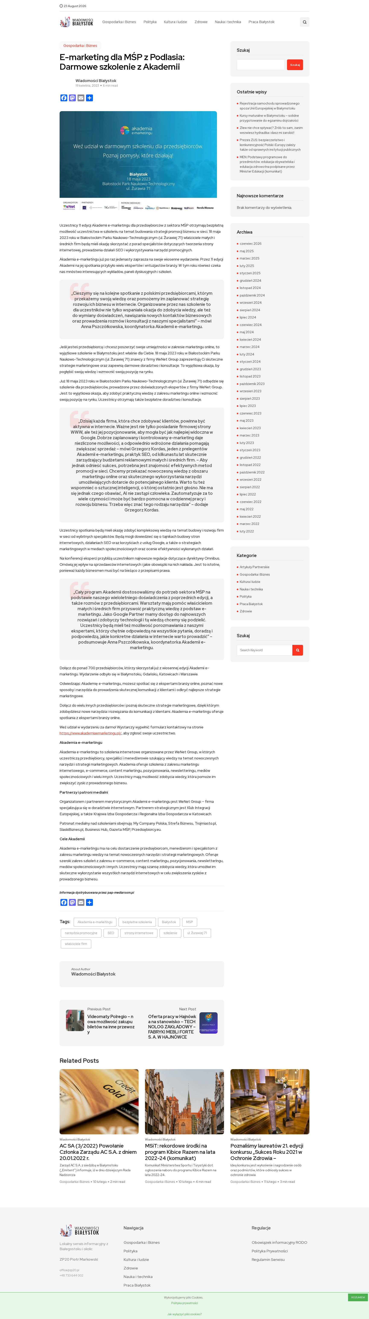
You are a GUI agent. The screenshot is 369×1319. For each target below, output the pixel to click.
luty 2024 (247, 354)
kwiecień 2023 (250, 428)
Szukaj (243, 50)
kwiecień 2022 (250, 516)
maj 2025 (247, 251)
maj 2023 (246, 421)
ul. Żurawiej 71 (197, 933)
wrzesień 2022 (250, 479)
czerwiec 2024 (251, 325)
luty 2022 (247, 531)
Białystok (169, 922)
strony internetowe (138, 933)
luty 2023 (247, 443)
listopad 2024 (250, 288)
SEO (111, 933)
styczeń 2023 (250, 450)
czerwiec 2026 (251, 244)
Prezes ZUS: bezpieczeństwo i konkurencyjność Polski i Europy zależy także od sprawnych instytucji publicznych (270, 145)
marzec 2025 (249, 258)
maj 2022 (246, 509)
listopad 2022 (250, 465)
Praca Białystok (261, 21)
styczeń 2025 (250, 273)
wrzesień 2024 (251, 303)
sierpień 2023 (250, 398)
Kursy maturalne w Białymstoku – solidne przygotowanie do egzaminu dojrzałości (269, 118)
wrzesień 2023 (250, 391)
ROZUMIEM (358, 1297)
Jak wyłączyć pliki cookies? (184, 1314)
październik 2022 (252, 472)
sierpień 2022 (250, 487)
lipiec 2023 (248, 406)
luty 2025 (247, 266)
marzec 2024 (250, 347)
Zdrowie (201, 21)
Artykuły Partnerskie (254, 567)
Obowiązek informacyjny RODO (279, 1242)
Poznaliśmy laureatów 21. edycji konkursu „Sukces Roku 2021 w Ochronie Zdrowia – (266, 1152)
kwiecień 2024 (250, 339)
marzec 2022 (249, 524)
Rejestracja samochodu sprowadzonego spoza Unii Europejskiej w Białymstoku (270, 106)
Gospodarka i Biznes (119, 21)
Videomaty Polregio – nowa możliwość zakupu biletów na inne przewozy (111, 1024)
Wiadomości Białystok (96, 80)
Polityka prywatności (184, 1303)
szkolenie (170, 933)
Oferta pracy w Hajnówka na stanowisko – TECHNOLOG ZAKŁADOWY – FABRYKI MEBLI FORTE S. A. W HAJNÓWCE (172, 1027)
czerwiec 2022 (250, 502)
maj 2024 (247, 332)
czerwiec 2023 (250, 413)
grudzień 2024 (250, 281)
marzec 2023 (249, 435)
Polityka (150, 21)
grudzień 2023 (250, 369)
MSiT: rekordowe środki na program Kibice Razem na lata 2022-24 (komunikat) (180, 1152)
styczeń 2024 (250, 362)
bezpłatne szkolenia (137, 922)
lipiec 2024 (248, 317)
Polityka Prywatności (270, 1250)
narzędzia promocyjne (81, 933)
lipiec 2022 (248, 494)
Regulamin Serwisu (268, 1259)
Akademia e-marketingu (95, 922)
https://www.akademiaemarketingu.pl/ (91, 733)
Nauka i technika (228, 21)
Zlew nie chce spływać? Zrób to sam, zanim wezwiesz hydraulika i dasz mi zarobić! (271, 130)
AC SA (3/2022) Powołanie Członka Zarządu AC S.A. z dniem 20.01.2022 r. (98, 1152)
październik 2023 (252, 384)
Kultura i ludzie (175, 21)
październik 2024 (252, 295)
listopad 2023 (250, 376)
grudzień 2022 (250, 457)
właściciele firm (76, 944)
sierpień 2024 (250, 310)
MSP (189, 922)
